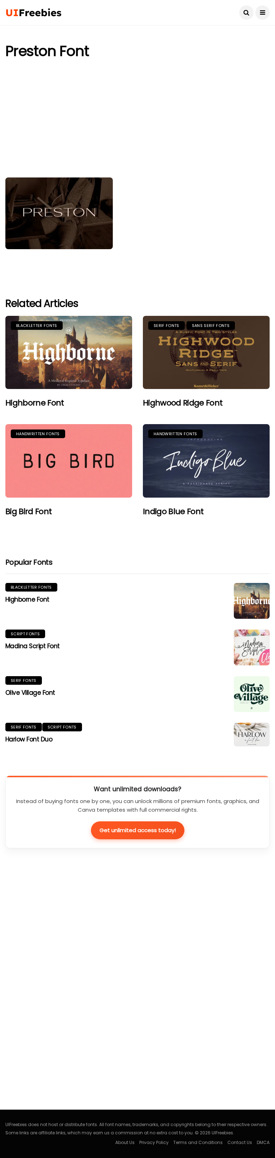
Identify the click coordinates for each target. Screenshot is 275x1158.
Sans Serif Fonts (211, 325)
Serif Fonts (166, 325)
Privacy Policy (154, 1142)
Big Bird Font (28, 511)
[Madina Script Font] (252, 647)
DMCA (263, 1142)
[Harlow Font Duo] (252, 735)
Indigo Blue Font (173, 511)
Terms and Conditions (198, 1142)
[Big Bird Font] (68, 460)
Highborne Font (34, 402)
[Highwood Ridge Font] (206, 352)
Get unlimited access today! (138, 830)
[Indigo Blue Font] (206, 460)
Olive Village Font (30, 692)
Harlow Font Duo (28, 739)
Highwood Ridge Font (182, 402)
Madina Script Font (32, 646)
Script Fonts (25, 634)
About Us (125, 1142)
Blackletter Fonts (36, 325)
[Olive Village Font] (252, 694)
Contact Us (239, 1142)
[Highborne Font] (68, 352)
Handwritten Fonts (38, 434)
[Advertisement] (137, 120)
